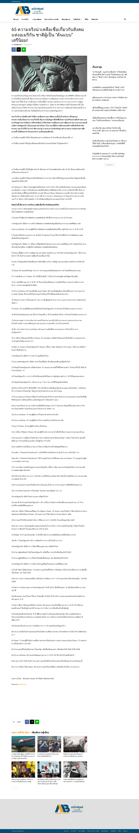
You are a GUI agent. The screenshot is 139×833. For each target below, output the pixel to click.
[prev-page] (13, 788)
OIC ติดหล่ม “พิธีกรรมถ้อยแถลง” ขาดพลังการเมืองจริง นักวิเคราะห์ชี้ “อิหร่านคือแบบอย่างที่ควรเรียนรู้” (48, 782)
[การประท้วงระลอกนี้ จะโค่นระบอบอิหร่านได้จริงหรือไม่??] (49, 744)
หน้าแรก (16, 19)
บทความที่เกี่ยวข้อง (20, 732)
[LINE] (24, 49)
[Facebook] (14, 49)
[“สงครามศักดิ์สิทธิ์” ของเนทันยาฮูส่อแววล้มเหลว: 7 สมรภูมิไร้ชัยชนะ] (75, 769)
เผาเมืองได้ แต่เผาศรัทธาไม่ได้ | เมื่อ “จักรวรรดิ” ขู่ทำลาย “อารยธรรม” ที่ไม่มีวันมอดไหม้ (109, 130)
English (94, 19)
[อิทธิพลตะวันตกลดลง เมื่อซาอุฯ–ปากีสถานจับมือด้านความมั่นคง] (75, 744)
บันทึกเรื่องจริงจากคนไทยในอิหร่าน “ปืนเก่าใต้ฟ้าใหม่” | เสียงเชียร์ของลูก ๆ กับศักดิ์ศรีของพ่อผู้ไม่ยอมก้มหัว (109, 143)
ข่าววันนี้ (25, 19)
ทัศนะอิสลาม (66, 19)
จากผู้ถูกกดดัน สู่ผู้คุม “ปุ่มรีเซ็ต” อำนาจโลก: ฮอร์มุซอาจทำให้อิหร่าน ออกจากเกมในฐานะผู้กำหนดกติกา (23, 756)
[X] (19, 49)
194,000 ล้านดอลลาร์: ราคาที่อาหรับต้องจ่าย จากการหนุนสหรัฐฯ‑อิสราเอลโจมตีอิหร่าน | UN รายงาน (108, 156)
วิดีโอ (86, 19)
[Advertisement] (87, 11)
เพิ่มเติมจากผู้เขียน (40, 732)
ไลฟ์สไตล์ (76, 19)
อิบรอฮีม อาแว (18, 44)
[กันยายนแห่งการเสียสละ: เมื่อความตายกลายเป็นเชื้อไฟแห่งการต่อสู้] (23, 769)
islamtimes (22, 684)
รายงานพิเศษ (36, 19)
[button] (124, 19)
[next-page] (16, 788)
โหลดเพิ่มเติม (109, 165)
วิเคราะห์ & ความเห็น (51, 19)
